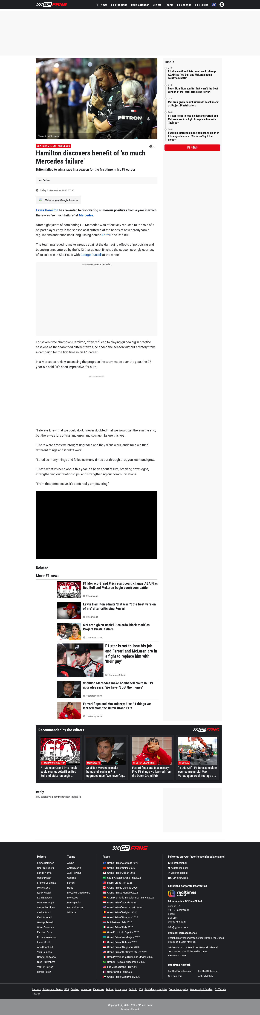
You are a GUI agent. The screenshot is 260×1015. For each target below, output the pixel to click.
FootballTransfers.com (180, 971)
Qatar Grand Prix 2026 (119, 971)
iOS (141, 989)
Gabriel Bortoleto (46, 957)
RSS (66, 989)
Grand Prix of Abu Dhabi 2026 (123, 976)
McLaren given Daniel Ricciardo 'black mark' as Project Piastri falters (193, 103)
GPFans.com (175, 976)
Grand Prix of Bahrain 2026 (122, 942)
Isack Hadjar (44, 892)
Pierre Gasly (43, 887)
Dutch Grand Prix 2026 (119, 922)
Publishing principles (156, 989)
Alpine (70, 863)
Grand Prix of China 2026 (121, 867)
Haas (70, 887)
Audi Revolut (74, 872)
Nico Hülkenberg (46, 962)
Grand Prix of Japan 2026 (121, 872)
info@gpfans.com (178, 927)
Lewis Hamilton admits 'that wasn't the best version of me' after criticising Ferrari (193, 90)
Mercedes (86, 215)
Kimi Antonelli (44, 917)
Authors (36, 989)
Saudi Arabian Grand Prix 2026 (124, 877)
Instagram (121, 989)
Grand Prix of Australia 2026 (122, 863)
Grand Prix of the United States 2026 (127, 952)
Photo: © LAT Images (48, 136)
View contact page (177, 955)
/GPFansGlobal (179, 877)
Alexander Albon (46, 907)
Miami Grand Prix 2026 (119, 882)
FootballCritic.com (208, 971)
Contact (75, 989)
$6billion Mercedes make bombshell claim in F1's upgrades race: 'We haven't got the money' (193, 136)
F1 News (102, 5)
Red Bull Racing (75, 907)
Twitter (110, 989)
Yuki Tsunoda (44, 952)
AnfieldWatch (205, 976)
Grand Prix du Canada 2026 (122, 887)
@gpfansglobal (179, 867)
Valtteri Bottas (45, 966)
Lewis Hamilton (47, 210)
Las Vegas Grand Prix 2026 (122, 966)
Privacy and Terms (52, 989)
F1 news (192, 147)
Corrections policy (178, 989)
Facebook (98, 989)
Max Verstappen (46, 902)
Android (133, 989)
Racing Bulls (74, 902)
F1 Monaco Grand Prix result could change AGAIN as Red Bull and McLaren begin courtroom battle (192, 75)
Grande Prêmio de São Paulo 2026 (126, 962)
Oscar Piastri (44, 877)
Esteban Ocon (45, 932)
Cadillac (71, 877)
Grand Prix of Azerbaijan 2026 (123, 937)
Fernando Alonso (46, 937)
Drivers (157, 5)
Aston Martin (74, 867)
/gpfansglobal (179, 863)
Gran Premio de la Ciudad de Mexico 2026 (130, 957)
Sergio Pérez (44, 971)
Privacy (36, 993)
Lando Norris (44, 872)
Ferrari (106, 235)
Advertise (86, 989)
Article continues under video (96, 264)
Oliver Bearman (45, 927)
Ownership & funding (201, 989)
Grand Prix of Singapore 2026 (123, 947)
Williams (71, 912)
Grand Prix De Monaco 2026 (122, 892)
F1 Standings (119, 5)
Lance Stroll (43, 942)
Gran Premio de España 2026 (123, 932)
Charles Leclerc (45, 867)
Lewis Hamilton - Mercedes (53, 145)
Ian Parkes (44, 180)
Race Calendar (140, 5)
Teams (169, 5)
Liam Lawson (44, 897)
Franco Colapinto (46, 882)
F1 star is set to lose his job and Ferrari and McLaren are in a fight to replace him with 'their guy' (193, 119)
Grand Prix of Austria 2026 (121, 902)
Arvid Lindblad (45, 947)
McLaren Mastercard (78, 892)
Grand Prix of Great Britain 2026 (124, 907)
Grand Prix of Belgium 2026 (122, 912)
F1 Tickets (201, 5)
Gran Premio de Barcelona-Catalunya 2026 (130, 897)
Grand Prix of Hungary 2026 (122, 917)
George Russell (91, 255)
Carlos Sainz (44, 912)
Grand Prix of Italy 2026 (120, 927)
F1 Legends (184, 5)
